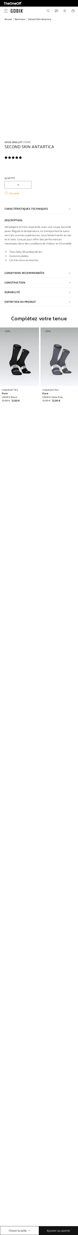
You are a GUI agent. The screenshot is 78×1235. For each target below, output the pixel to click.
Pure (5, 393)
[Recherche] (48, 11)
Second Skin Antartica (39, 19)
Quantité (10, 178)
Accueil (8, 19)
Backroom (20, 19)
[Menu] (5, 11)
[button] (13, 157)
